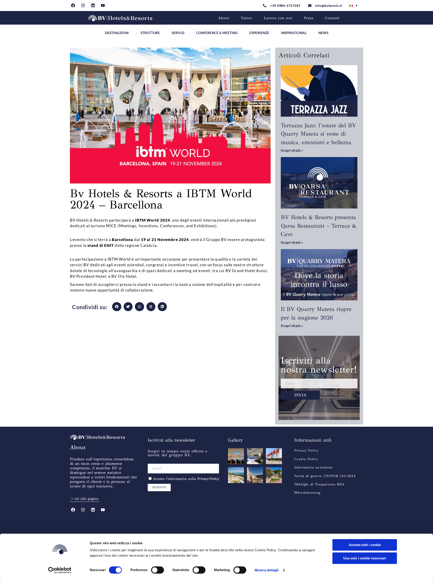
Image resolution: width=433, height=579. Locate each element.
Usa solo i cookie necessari (364, 558)
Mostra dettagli (267, 570)
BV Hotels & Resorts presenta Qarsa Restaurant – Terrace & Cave (318, 226)
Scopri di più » (292, 150)
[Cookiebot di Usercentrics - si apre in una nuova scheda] (60, 570)
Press (308, 18)
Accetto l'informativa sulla (186, 479)
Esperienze (259, 33)
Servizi (178, 33)
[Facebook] (73, 5)
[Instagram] (83, 5)
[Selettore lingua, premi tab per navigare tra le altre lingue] (353, 6)
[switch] (157, 570)
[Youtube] (102, 5)
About (223, 18)
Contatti (332, 18)
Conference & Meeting (217, 33)
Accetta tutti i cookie (365, 545)
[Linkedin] (93, 5)
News (323, 33)
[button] (116, 306)
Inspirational (294, 33)
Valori (246, 18)
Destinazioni (117, 33)
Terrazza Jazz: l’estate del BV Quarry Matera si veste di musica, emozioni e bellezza (318, 134)
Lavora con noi (278, 18)
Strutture (150, 33)
